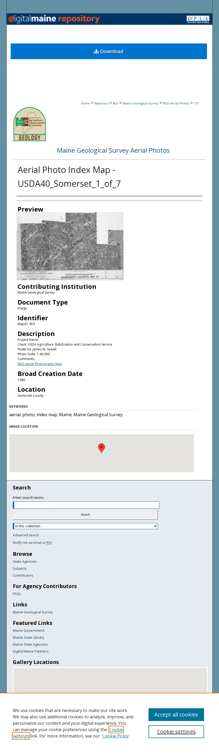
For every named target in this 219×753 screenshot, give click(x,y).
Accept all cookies (176, 714)
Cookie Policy (115, 736)
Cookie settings (176, 731)
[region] (109, 723)
